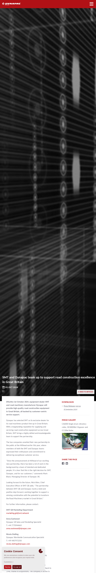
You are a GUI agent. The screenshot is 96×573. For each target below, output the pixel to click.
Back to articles (86, 392)
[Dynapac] (14, 4)
